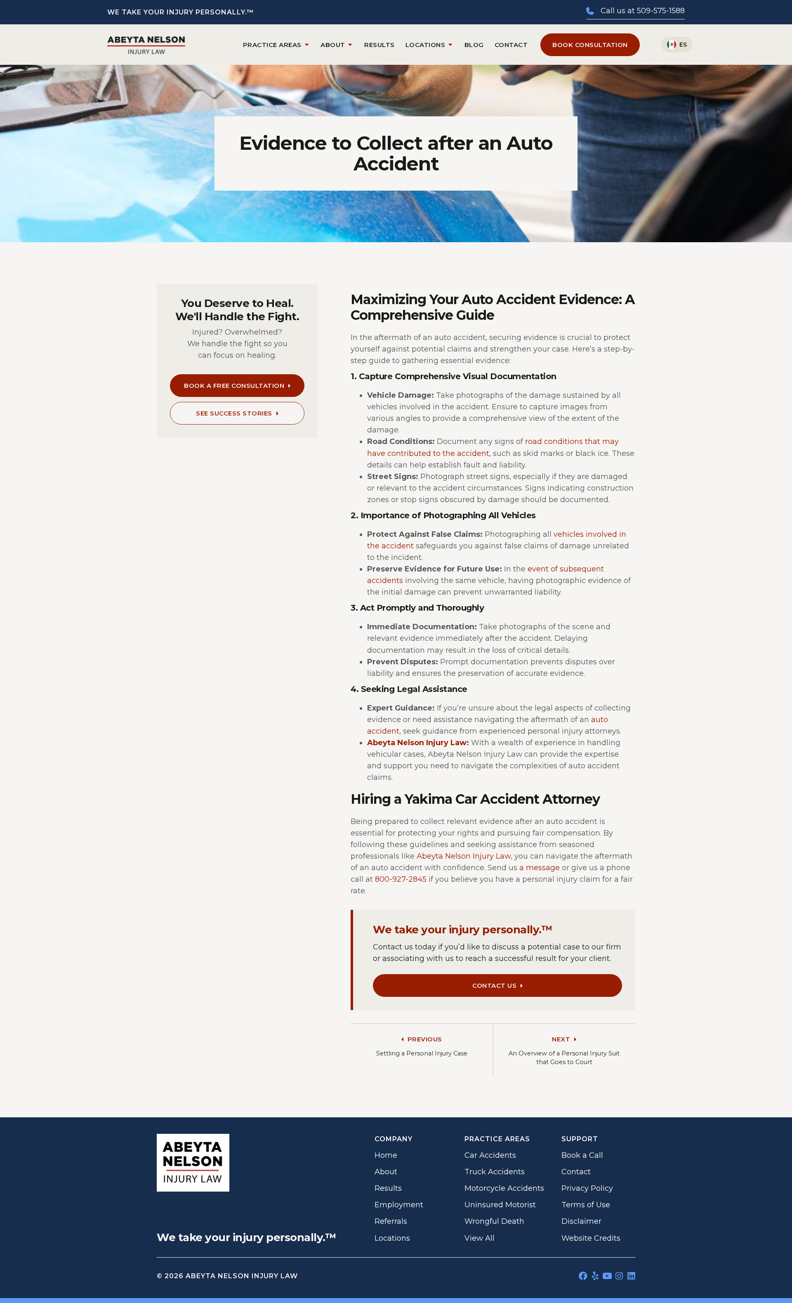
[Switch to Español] (677, 44)
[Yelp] (595, 1276)
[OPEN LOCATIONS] (450, 45)
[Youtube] (607, 1276)
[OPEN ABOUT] (350, 45)
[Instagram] (619, 1276)
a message (539, 867)
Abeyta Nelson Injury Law (417, 742)
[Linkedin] (631, 1276)
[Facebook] (583, 1276)
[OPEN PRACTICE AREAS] (307, 45)
